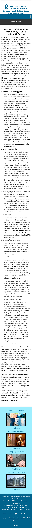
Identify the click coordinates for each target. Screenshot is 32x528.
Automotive (5, 509)
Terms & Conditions (9, 514)
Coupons (21, 509)
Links (16, 516)
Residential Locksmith (16, 431)
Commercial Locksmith (16, 472)
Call (16, 525)
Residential (14, 507)
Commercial (22, 507)
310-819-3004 (12, 501)
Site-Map (25, 514)
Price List (19, 514)
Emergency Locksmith (16, 452)
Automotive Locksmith (16, 411)
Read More (16, 428)
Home (13, 22)
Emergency (14, 509)
